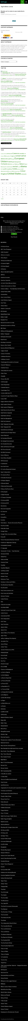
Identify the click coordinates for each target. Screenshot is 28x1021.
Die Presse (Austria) (5, 449)
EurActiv (3, 514)
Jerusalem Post (4, 641)
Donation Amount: (5, 30)
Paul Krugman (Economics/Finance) (9, 793)
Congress (12, 156)
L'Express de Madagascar (7, 669)
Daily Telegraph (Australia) (7, 424)
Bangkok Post (4, 319)
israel (13, 164)
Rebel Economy (4, 821)
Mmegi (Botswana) (5, 731)
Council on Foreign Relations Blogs (9, 396)
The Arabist (4, 895)
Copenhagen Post (5, 390)
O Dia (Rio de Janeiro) (6, 773)
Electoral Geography (6, 508)
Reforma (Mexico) (5, 824)
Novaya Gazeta (4, 768)
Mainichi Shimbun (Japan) (7, 717)
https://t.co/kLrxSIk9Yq (17, 115)
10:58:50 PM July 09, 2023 (6, 122)
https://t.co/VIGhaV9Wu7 (7, 120)
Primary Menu (26, 2)
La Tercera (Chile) (5, 689)
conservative (20, 156)
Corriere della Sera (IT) (6, 393)
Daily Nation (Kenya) (6, 415)
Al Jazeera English (5, 263)
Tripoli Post (3, 962)
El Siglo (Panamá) (5, 494)
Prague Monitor (4, 810)
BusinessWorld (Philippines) (7, 348)
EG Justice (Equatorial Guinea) (8, 469)
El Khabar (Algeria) (5, 480)
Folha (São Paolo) (5, 528)
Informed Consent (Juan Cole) (8, 610)
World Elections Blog (6, 989)
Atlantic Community (5, 308)
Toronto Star (4, 959)
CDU (25, 153)
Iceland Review (4, 599)
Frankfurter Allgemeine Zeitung (8, 542)
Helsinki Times (4, 576)
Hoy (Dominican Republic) (7, 584)
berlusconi (9, 153)
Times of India (4, 948)
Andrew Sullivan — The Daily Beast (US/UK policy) (13, 288)
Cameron (15, 153)
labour (21, 164)
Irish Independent (5, 618)
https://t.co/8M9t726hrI (7, 81)
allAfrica (3, 274)
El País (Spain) (4, 491)
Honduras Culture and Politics (8, 582)
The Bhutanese (4, 900)
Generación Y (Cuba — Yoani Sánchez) (10, 551)
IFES (2, 601)
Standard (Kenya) (5, 861)
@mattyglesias (4, 101)
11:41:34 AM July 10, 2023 (6, 96)
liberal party (3, 166)
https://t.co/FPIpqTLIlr (20, 74)
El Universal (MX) (5, 500)
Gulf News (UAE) (5, 570)
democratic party (6, 159)
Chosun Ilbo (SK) (5, 379)
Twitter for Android (20, 75)
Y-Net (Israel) (4, 1000)
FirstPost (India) (5, 525)
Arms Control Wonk (5, 297)
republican (9, 169)
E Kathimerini (4, 463)
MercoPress (4, 728)
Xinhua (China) (4, 998)
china (5, 156)
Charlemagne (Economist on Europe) (9, 362)
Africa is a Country (5, 255)
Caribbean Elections (5, 356)
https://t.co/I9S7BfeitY (13, 88)
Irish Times (3, 621)
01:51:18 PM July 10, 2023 (6, 82)
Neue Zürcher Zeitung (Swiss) (8, 745)
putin (5, 169)
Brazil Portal (4, 339)
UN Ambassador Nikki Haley (8, 230)
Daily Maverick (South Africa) (8, 410)
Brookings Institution (6, 342)
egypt (13, 158)
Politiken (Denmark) (5, 807)
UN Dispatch (4, 969)
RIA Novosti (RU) (5, 830)
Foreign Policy (4, 531)
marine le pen (9, 166)
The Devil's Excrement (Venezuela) (9, 906)
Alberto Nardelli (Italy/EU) (7, 271)
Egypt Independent (5, 472)
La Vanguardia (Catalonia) (7, 692)
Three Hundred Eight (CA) (7, 945)
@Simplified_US (6, 72)
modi (19, 166)
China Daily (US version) (6, 370)
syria (7, 171)
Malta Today (4, 723)
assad (2, 153)
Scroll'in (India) (4, 844)
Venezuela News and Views (7, 975)
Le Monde (3, 706)
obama (23, 166)
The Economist (4, 914)
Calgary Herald (4, 350)
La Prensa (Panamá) (5, 680)
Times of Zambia (5, 954)
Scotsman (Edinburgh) (6, 841)
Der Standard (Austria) (6, 443)
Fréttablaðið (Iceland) (6, 545)
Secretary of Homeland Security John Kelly (12, 229)
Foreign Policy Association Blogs (8, 534)
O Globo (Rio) (4, 776)
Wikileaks (3, 983)
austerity (5, 153)
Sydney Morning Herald (6, 878)
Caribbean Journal (5, 359)
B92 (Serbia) (4, 311)
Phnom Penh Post (5, 799)
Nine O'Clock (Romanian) (7, 762)
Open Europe (4, 782)
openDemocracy (5, 785)
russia (14, 169)
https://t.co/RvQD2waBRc (7, 103)
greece (19, 161)
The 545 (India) (4, 892)
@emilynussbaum (6, 132)
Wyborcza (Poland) (5, 995)
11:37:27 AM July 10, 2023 (6, 105)
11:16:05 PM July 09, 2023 (6, 110)
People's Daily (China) (6, 796)
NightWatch (4, 759)
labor (18, 164)
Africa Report (4, 257)
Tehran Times (4, 883)
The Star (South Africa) (6, 943)
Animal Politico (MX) (5, 291)
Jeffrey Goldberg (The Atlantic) (8, 638)
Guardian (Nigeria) (5, 568)
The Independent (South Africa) (8, 923)
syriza (10, 171)
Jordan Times (4, 646)
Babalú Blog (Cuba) (5, 314)
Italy (16, 164)
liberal (25, 164)
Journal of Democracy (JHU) (7, 649)
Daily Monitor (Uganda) (6, 412)
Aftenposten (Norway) (6, 260)
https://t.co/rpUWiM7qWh (15, 95)
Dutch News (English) (6, 458)
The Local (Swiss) (5, 931)
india (8, 164)
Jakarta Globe (4, 627)
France (9, 162)
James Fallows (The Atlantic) (8, 632)
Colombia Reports (5, 387)
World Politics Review (6, 992)
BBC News (3, 328)
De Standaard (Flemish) (6, 438)
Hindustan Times (5, 579)
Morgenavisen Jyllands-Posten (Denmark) (11, 740)
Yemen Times (4, 1003)
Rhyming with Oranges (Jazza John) (9, 827)
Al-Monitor (3, 269)
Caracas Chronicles (5, 353)
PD (1, 169)
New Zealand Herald (6, 756)
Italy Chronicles (4, 624)
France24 (3, 537)
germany (14, 161)
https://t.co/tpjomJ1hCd (16, 109)
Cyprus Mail (3, 398)
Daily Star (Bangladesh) (6, 418)
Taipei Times (4, 881)
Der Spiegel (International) (7, 441)
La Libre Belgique (5, 675)
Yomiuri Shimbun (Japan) (6, 1006)
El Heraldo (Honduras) (6, 477)
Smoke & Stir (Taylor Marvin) (7, 855)
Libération (3, 709)
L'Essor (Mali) (4, 666)
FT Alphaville (4, 548)
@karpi (4, 78)
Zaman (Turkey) (4, 1009)
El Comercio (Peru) (5, 474)
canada (21, 153)
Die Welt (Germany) (5, 452)
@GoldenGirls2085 (7, 113)
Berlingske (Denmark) (6, 336)
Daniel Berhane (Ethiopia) (7, 429)
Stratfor (3, 866)
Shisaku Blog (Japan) (6, 849)
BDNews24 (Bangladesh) (7, 331)
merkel (15, 166)
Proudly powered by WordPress (7, 1019)
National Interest (5, 742)
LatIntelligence (4, 694)
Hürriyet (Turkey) (5, 596)
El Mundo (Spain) (5, 483)
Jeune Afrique (4, 644)
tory (13, 171)
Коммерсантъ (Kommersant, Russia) (10, 1012)
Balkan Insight (4, 317)
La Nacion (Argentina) (6, 677)
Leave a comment (12, 14)
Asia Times (3, 302)
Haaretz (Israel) (4, 573)
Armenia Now (4, 294)
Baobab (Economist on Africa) (8, 325)
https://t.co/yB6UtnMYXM (19, 139)
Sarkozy (18, 169)
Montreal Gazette (5, 737)
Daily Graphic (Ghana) (6, 404)
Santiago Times (4, 835)
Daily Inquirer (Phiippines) (7, 407)
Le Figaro (3, 700)
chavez (2, 156)
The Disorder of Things (6, 912)
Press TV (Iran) (4, 813)
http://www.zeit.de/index (7, 593)
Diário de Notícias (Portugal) (7, 446)
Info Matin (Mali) (5, 607)
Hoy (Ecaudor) (4, 587)
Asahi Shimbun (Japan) (6, 300)
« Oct (2, 198)
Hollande (4, 164)
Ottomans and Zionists (6, 790)
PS (2, 169)
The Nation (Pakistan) (6, 934)
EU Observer (4, 511)
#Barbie (4, 115)
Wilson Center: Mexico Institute (9, 986)
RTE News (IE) (4, 833)
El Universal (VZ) (5, 503)
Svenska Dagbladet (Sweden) (8, 875)
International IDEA (5, 615)
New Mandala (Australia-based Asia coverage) (12, 748)
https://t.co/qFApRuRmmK (16, 127)
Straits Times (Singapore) (7, 864)
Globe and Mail (4, 559)
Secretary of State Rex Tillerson (10, 226)
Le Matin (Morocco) (5, 703)
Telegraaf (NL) (4, 886)
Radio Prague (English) (6, 818)
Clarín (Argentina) (5, 384)
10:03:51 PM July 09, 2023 (6, 129)
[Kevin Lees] (4, 71)
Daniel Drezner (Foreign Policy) (8, 432)
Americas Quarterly (5, 280)
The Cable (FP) (4, 903)
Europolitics (4, 517)
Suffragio (4, 2)
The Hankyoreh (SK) (6, 917)
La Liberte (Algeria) (5, 672)
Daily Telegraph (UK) (6, 427)
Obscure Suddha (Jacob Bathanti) (9, 779)
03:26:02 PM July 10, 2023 (6, 75)
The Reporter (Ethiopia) (6, 937)
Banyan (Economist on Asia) (7, 322)
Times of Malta (4, 951)
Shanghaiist (3, 847)
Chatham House (5, 367)
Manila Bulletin (4, 725)
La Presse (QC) (4, 683)
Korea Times (4, 658)
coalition (8, 156)
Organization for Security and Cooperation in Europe (13, 787)
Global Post (3, 556)
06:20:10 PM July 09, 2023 (6, 136)
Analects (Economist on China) (8, 286)
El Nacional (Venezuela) (6, 486)
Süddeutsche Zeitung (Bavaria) (8, 872)
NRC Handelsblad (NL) (6, 771)
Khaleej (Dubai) (4, 652)
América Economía (5, 277)
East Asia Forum (5, 466)
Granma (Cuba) (4, 562)
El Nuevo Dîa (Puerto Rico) (7, 489)
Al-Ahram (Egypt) (5, 266)
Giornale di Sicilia (5, 553)
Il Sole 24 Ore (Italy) (5, 604)
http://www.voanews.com (7, 590)
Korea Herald (4, 655)
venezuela (23, 174)
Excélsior (3, 520)
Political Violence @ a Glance (8, 804)
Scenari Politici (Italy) (6, 838)
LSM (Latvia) (4, 714)
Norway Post (4, 765)
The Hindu (3, 920)
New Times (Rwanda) (6, 754)
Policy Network (4, 802)
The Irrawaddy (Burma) (6, 926)
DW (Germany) (4, 460)
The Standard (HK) (5, 940)
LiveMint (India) (4, 711)
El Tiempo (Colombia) (6, 497)
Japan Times (4, 635)
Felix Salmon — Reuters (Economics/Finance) (11, 522)
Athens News (4, 305)
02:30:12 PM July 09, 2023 (6, 140)
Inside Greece (4, 613)
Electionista (4, 506)
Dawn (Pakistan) (5, 435)
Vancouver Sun (4, 972)
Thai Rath (3, 889)
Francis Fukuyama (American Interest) (10, 539)
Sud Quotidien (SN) (5, 869)
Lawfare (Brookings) (5, 697)
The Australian (4, 897)
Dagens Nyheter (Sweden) (7, 401)
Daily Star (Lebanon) (5, 421)
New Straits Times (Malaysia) (8, 751)
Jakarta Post (4, 630)
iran (11, 164)
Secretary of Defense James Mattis (10, 228)
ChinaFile (3, 376)
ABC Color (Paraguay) (6, 249)
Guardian (3, 565)
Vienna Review (4, 978)
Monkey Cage (4, 734)
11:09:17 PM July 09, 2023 (6, 116)
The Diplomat (4, 909)
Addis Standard (4, 252)
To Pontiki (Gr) (4, 957)
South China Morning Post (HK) (8, 858)
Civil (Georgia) (4, 381)
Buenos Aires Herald (6, 345)
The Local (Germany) (6, 928)
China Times (4, 373)
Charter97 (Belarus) (5, 365)
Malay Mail (3, 720)
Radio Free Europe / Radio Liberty (9, 816)
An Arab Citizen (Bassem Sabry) (8, 283)
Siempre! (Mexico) (5, 852)
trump (15, 171)
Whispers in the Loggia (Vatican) (8, 981)
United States (14, 173)
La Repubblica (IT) (5, 686)
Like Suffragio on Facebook (9, 205)
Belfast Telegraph (5, 334)
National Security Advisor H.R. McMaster (12, 232)
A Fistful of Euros (5, 246)
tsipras (18, 171)
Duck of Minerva (5, 455)
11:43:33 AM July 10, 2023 (6, 89)
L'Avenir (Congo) (5, 663)
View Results (14, 237)
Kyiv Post (3, 661)
